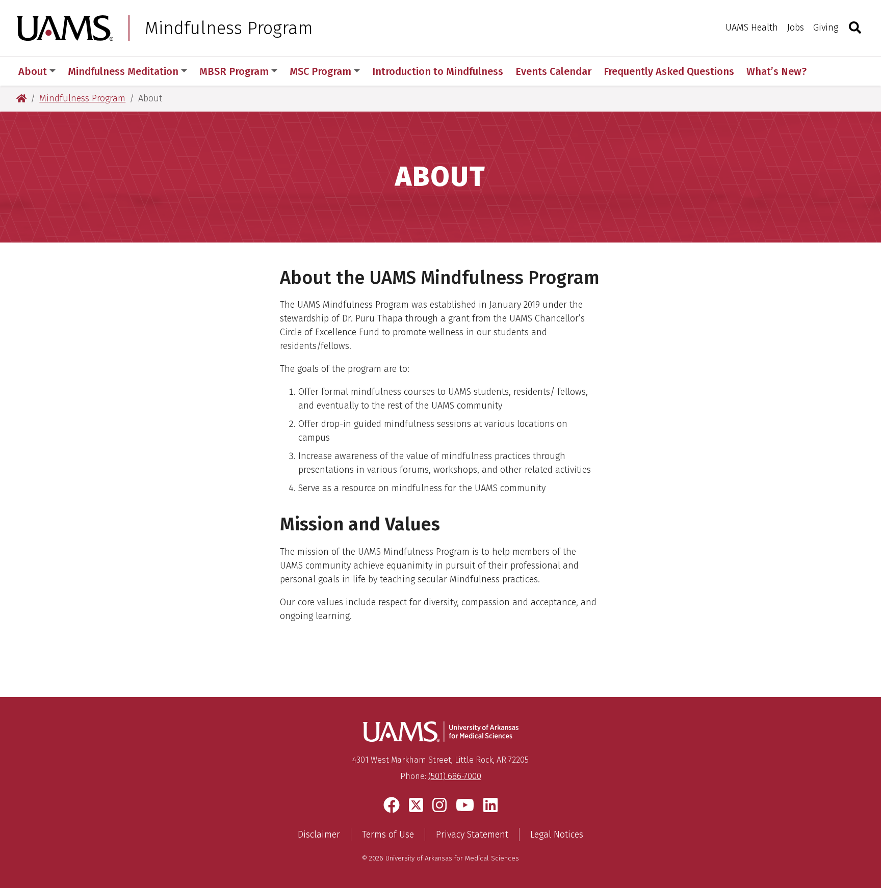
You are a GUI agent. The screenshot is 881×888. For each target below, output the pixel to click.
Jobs (795, 27)
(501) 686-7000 (454, 776)
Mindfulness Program (229, 28)
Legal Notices (556, 834)
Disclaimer (319, 834)
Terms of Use (388, 834)
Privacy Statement (472, 834)
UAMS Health (751, 27)
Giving (825, 27)
